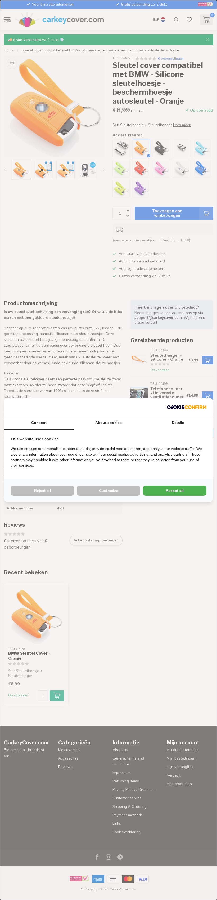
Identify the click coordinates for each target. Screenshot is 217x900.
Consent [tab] (39, 423)
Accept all (175, 490)
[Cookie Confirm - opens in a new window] (186, 407)
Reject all (42, 490)
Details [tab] (178, 423)
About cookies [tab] (108, 423)
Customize (108, 490)
